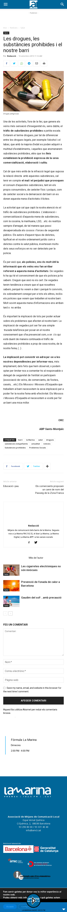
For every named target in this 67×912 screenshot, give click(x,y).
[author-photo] (33, 521)
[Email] (36, 63)
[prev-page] (5, 613)
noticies (46, 443)
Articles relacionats (15, 557)
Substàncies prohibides (15, 447)
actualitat (35, 443)
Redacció (11, 56)
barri (20, 440)
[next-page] (10, 613)
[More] (47, 466)
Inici (5, 27)
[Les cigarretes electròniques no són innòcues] (11, 570)
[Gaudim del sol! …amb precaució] (11, 601)
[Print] (44, 63)
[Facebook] (6, 63)
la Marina (30, 440)
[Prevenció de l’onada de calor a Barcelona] (11, 585)
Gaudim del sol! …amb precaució (41, 597)
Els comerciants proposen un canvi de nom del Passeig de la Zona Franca (49, 489)
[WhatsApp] (21, 63)
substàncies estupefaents (16, 443)
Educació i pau (11, 486)
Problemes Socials (37, 447)
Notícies (13, 27)
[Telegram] (29, 63)
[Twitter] (14, 63)
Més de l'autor (36, 557)
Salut (22, 27)
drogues (50, 440)
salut (40, 440)
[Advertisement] (33, 19)
